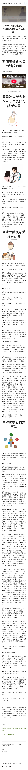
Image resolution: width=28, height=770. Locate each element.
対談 (20, 744)
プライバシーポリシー (8, 767)
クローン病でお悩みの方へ (10, 734)
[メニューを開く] (25, 3)
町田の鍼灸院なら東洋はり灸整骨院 (11, 3)
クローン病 (4, 751)
